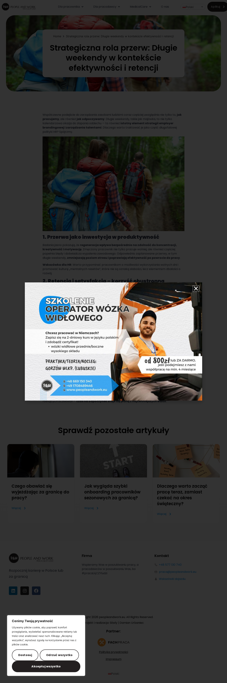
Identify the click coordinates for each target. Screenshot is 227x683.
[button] (196, 288)
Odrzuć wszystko (59, 655)
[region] (46, 645)
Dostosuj (25, 655)
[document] (113, 341)
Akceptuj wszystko (46, 666)
